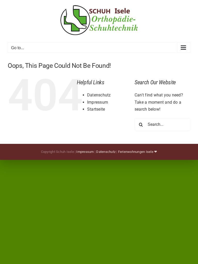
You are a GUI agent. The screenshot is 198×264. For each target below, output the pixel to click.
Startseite (96, 109)
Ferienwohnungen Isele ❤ (137, 152)
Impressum (97, 102)
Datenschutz (99, 95)
